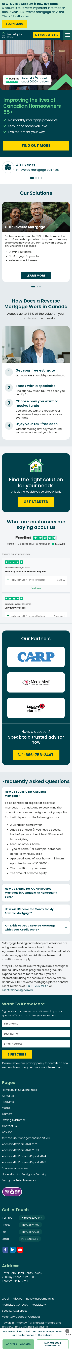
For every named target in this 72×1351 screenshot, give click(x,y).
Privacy (17, 1299)
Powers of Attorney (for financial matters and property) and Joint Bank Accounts (31, 1325)
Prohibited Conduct (15, 1305)
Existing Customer (13, 1120)
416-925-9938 (30, 1232)
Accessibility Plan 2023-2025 (20, 1144)
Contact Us (9, 1126)
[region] (36, 1339)
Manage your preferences (52, 1344)
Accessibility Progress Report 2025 (24, 1162)
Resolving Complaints (40, 1299)
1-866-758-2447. (37, 986)
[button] (32, 178)
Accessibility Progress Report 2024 (24, 1156)
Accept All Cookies (18, 1344)
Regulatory (39, 1305)
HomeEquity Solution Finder (19, 1090)
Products (8, 1102)
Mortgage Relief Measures (19, 1180)
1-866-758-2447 (37, 755)
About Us (8, 1096)
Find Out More (36, 145)
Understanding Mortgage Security (24, 1174)
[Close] (67, 1331)
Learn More (14, 24)
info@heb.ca (29, 1239)
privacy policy (35, 1063)
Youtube (20, 1250)
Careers (7, 1114)
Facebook (5, 1250)
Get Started (36, 501)
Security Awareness (14, 1311)
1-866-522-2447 (31, 1218)
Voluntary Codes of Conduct (21, 1317)
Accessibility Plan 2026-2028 (20, 1150)
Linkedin (13, 1250)
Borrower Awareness (15, 1168)
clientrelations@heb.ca (17, 990)
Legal (5, 1299)
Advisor (7, 1132)
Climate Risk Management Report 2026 (27, 1138)
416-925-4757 (30, 1225)
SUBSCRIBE (17, 1054)
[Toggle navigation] (67, 35)
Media (6, 1108)
